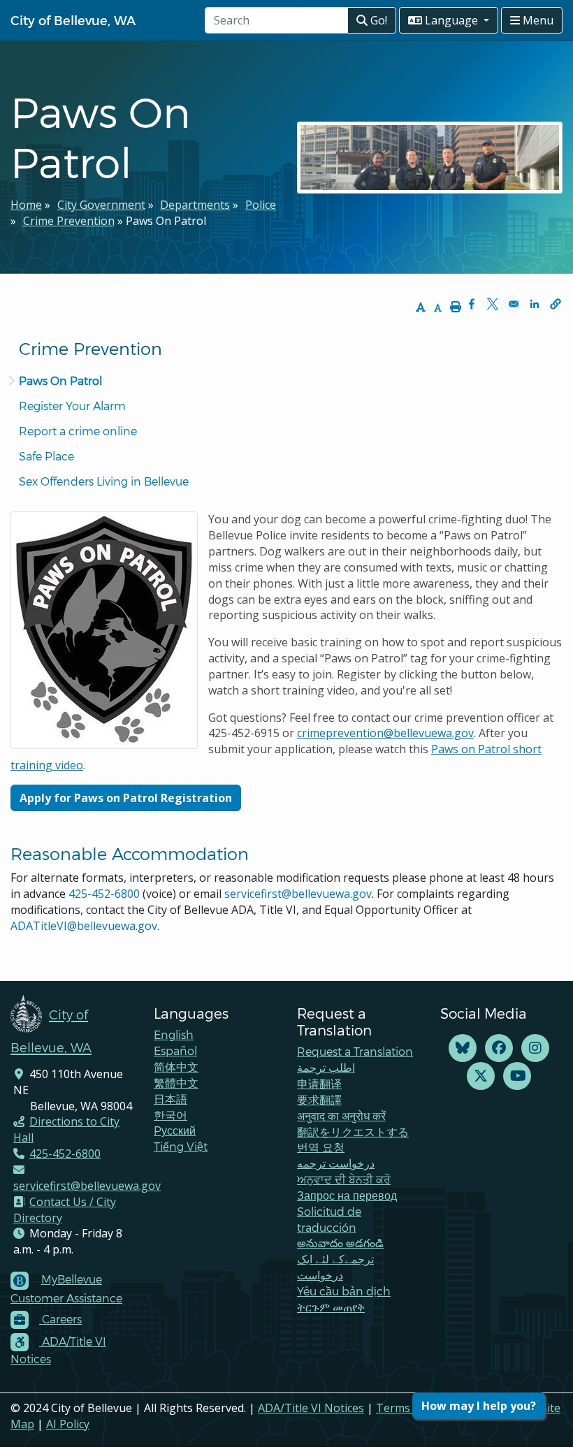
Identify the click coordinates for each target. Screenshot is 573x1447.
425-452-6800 (104, 893)
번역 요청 (320, 1147)
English (174, 1034)
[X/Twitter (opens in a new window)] (481, 1076)
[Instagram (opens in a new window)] (535, 1048)
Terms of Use (411, 1408)
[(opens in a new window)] (463, 1048)
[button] (555, 304)
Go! (377, 20)
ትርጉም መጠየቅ (331, 1307)
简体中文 (176, 1066)
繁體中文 (176, 1082)
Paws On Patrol (60, 380)
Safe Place (46, 456)
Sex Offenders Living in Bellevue (104, 481)
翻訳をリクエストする (353, 1131)
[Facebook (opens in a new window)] (499, 1048)
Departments (195, 204)
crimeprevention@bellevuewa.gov (385, 733)
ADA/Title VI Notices (311, 1408)
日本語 (170, 1098)
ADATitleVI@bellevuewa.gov (83, 925)
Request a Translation (355, 1051)
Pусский (175, 1130)
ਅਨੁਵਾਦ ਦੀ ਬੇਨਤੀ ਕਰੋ (344, 1179)
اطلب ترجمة (326, 1067)
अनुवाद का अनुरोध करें (341, 1115)
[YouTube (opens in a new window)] (517, 1076)
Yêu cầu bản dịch (344, 1290)
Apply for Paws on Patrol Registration (126, 798)
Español (175, 1050)
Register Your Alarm (72, 405)
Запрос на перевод (347, 1195)
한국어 (170, 1114)
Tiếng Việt (181, 1146)
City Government (101, 204)
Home (26, 204)
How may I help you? (478, 1405)
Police (260, 204)
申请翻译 (319, 1083)
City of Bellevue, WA (73, 20)
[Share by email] (513, 304)
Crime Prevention (69, 220)
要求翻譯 (319, 1099)
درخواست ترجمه (336, 1163)
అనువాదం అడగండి (340, 1242)
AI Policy (67, 1424)
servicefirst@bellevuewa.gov (298, 893)
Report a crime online (78, 430)
